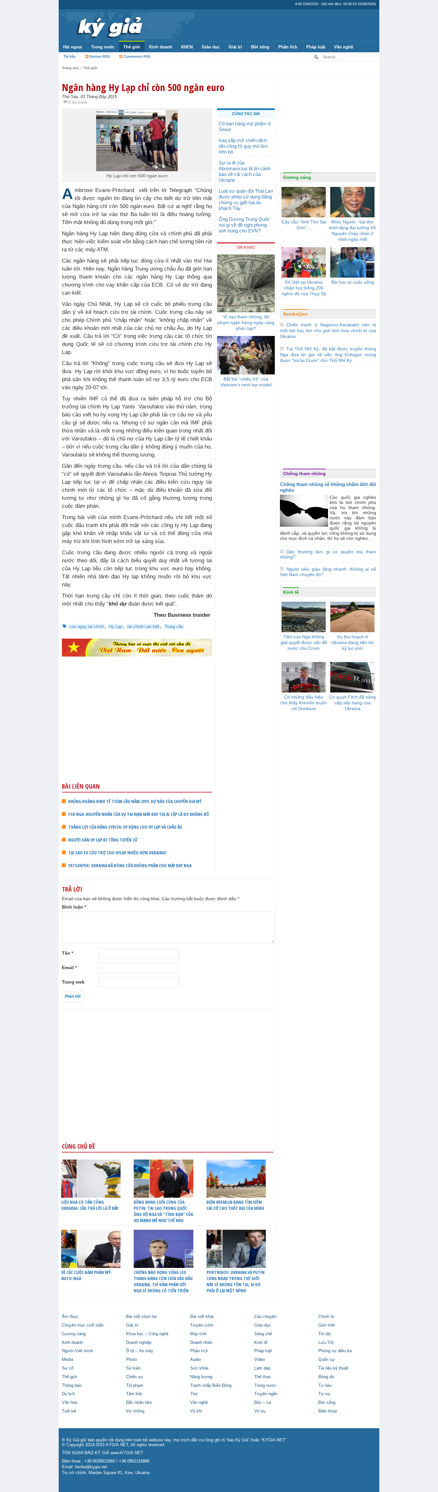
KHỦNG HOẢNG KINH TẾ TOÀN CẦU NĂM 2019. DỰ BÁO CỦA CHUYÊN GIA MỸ (135, 801)
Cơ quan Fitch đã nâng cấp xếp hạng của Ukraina (352, 702)
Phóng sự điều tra (335, 1351)
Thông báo (71, 1385)
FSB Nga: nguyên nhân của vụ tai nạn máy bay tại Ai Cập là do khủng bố (138, 814)
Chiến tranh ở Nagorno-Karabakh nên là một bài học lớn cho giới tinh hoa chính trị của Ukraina (328, 330)
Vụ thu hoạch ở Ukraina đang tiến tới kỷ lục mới (352, 642)
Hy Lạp (115, 626)
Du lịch (68, 1394)
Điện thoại (327, 1411)
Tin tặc (324, 1334)
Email (69, 967)
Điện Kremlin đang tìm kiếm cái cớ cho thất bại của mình (235, 1205)
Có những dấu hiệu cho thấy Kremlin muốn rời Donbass (303, 702)
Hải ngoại (72, 47)
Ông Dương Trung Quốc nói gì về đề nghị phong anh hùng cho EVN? (244, 224)
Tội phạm (134, 1385)
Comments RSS (137, 56)
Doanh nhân (201, 1342)
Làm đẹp (262, 1368)
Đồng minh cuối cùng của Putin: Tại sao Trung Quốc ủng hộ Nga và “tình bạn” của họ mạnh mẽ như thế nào (163, 1211)
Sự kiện (133, 1368)
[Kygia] (109, 25)
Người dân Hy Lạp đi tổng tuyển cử (103, 840)
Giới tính (326, 1325)
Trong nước (102, 47)
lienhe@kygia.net (91, 1467)
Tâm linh (134, 1394)
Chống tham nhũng (304, 473)
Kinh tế (291, 592)
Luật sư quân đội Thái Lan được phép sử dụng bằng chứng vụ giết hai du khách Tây (246, 199)
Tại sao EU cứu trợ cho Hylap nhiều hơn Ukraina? (117, 853)
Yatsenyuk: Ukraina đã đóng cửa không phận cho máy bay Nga (129, 865)
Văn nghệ (343, 47)
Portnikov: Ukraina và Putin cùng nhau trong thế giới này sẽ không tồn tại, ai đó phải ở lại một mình (235, 1281)
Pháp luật (315, 47)
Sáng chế (263, 1334)
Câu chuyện (265, 1316)
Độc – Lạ (262, 1402)
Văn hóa (69, 1402)
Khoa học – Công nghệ (147, 1334)
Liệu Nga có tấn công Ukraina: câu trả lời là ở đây (89, 1205)
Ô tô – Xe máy (139, 1351)
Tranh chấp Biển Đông (211, 1385)
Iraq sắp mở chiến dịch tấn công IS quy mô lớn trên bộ (243, 146)
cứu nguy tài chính (86, 626)
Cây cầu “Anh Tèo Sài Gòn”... (304, 224)
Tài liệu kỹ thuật (333, 1368)
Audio (195, 1359)
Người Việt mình (77, 1351)
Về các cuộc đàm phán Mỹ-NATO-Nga (86, 1275)
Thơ (194, 1394)
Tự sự (324, 1394)
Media (67, 1359)
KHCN (187, 47)
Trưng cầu (173, 626)
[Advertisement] (137, 732)
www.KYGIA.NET (127, 1453)
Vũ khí (196, 1411)
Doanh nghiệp (138, 1342)
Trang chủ (70, 68)
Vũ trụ (259, 1411)
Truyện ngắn (265, 1394)
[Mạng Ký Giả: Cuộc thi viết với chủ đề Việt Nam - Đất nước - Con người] (137, 647)
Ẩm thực (70, 1316)
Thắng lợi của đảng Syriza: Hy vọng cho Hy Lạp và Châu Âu (125, 827)
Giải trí (235, 47)
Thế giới (131, 47)
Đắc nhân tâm (139, 1402)
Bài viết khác (202, 1316)
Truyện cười (201, 1325)
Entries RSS (100, 56)
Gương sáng (297, 177)
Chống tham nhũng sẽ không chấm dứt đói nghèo (328, 487)
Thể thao (262, 1377)
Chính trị (326, 1316)
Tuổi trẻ (69, 1411)
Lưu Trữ (326, 1342)
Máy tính (198, 1334)
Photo (131, 1359)
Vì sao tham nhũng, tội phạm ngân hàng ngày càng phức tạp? (245, 322)
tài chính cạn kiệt (143, 626)
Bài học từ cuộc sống (352, 282)
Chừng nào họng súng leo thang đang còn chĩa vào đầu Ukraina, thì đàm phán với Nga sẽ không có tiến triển (163, 1281)
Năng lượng (201, 1377)
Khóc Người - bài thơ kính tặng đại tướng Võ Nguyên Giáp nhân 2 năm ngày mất (352, 230)
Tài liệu (69, 56)
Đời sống (260, 47)
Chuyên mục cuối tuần (83, 1325)
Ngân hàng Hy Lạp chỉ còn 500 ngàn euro (143, 87)
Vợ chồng (135, 1411)
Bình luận (74, 906)
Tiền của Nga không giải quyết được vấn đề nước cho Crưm (304, 642)
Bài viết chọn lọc (141, 1316)
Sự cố (67, 1368)
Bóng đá (326, 1377)
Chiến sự (134, 1377)
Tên (67, 953)
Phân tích (287, 47)
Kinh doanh (160, 47)
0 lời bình (77, 102)
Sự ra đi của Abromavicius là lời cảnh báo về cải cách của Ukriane (244, 171)
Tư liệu (325, 1385)
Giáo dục (211, 47)
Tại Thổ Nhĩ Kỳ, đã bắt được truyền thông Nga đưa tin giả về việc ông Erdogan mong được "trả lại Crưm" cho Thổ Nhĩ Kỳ (328, 354)
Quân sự (326, 1359)
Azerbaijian (295, 313)
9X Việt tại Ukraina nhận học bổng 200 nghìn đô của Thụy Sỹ (304, 288)
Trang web (73, 982)
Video (259, 1359)
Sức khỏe (199, 1368)
